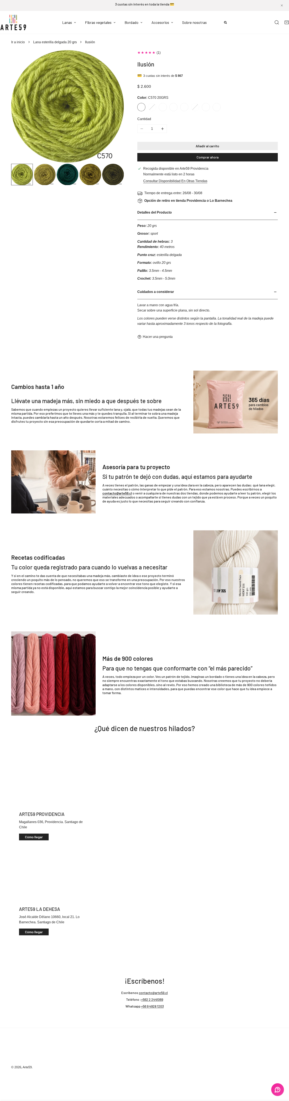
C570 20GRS (141, 107)
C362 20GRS (163, 107)
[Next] (113, 107)
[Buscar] (277, 22)
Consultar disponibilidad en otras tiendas (175, 181)
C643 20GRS (152, 107)
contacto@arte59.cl (153, 993)
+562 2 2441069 (152, 999)
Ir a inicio (18, 42)
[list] (67, 106)
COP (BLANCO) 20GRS (206, 107)
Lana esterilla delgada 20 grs (55, 42)
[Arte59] (13, 22)
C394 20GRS (184, 107)
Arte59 (27, 1067)
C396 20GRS (195, 107)
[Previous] (22, 107)
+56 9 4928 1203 (152, 1006)
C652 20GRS (217, 107)
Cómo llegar (34, 837)
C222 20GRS (173, 107)
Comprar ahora (208, 157)
